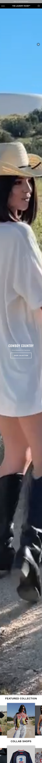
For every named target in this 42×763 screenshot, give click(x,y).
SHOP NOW (21, 732)
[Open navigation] (3, 6)
